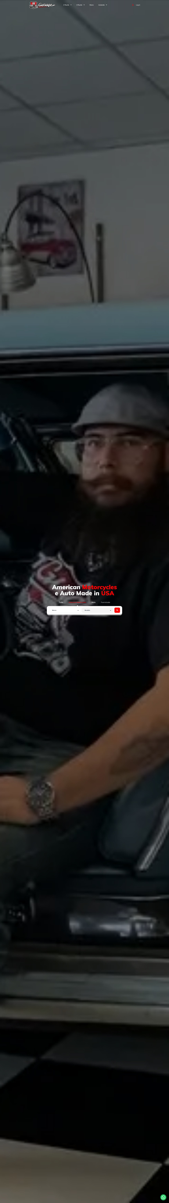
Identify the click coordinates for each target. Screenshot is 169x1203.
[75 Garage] (42, 5)
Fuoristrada (105, 602)
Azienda (101, 5)
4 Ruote (79, 5)
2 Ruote (66, 5)
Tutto (61, 602)
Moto (94, 602)
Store (91, 5)
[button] (163, 1197)
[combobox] (65, 610)
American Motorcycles (77, 602)
